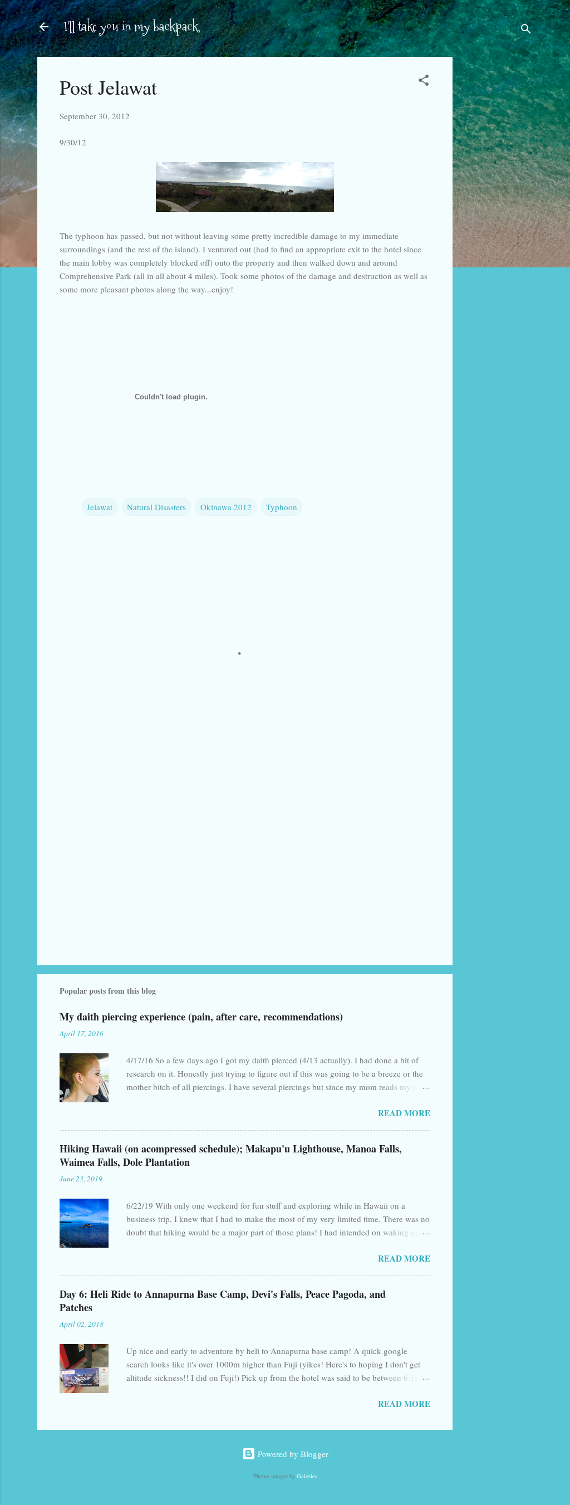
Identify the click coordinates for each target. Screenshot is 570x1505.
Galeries (307, 1476)
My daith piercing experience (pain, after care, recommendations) (201, 1016)
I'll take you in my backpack (131, 26)
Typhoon (281, 506)
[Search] (526, 30)
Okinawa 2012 (226, 506)
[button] (423, 82)
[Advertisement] (497, 233)
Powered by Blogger (291, 1453)
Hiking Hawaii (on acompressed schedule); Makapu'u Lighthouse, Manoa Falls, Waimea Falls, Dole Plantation (231, 1155)
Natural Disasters (156, 506)
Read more (404, 1113)
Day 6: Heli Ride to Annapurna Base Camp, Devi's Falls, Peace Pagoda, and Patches (223, 1301)
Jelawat (99, 506)
